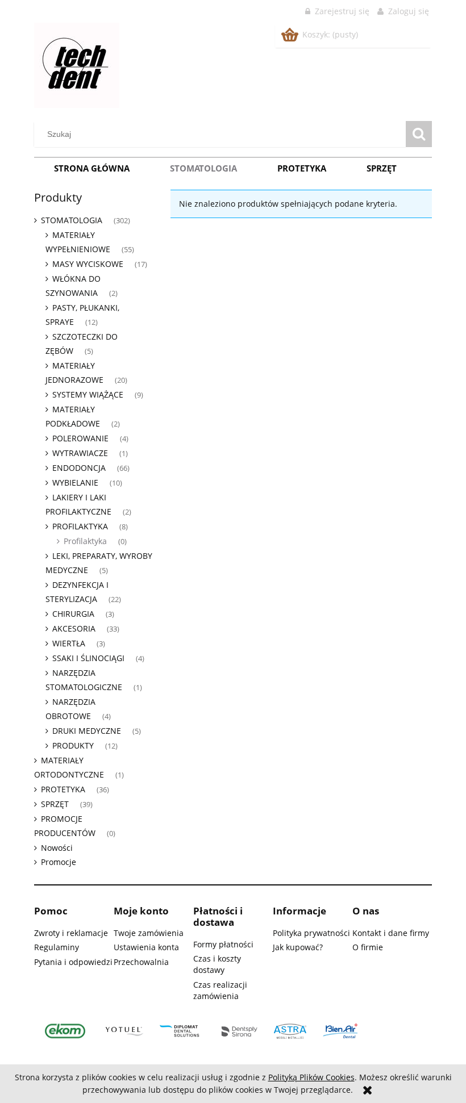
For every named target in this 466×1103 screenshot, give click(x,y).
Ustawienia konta (146, 947)
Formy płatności (223, 944)
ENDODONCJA (79, 467)
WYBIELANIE (75, 482)
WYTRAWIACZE (80, 453)
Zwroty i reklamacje (71, 932)
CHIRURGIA (73, 613)
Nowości (57, 847)
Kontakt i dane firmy (390, 932)
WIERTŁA (68, 643)
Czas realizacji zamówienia (220, 990)
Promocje (58, 862)
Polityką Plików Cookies (311, 1077)
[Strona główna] (76, 63)
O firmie (367, 947)
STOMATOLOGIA (71, 220)
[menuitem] (92, 168)
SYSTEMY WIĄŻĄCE (87, 394)
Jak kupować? (298, 947)
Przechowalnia (141, 961)
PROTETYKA (63, 789)
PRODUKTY (73, 745)
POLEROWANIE (80, 438)
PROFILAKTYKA (80, 526)
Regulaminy (56, 947)
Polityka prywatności (311, 932)
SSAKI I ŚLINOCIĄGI (88, 658)
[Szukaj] (419, 134)
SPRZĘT (55, 804)
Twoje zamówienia (149, 932)
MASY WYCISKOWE (87, 263)
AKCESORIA (73, 628)
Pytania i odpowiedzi (73, 961)
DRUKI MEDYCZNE (86, 730)
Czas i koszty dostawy (217, 964)
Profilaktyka (85, 541)
